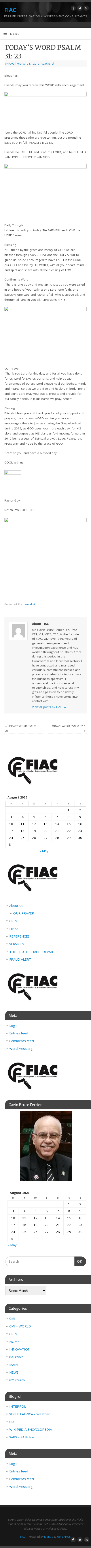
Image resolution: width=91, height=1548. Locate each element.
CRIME (14, 921)
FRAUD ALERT (20, 959)
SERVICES (16, 944)
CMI (12, 1318)
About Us (16, 905)
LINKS (14, 928)
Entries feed (18, 1033)
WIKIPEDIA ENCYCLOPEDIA (30, 1429)
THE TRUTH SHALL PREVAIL (31, 951)
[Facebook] (73, 8)
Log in (13, 1025)
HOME (14, 1341)
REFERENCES (19, 936)
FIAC (10, 10)
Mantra (48, 1537)
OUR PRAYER (23, 913)
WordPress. (64, 1537)
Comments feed (21, 1041)
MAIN (13, 1364)
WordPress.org (21, 1048)
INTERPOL (17, 1406)
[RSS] (85, 8)
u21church (48, 63)
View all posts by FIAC (49, 707)
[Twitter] (79, 8)
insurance (16, 1357)
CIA (11, 1421)
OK (78, 1261)
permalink (29, 604)
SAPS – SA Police (21, 1437)
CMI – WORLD (20, 1326)
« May (43, 851)
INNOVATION (19, 1349)
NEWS (14, 1372)
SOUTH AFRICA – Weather (29, 1414)
